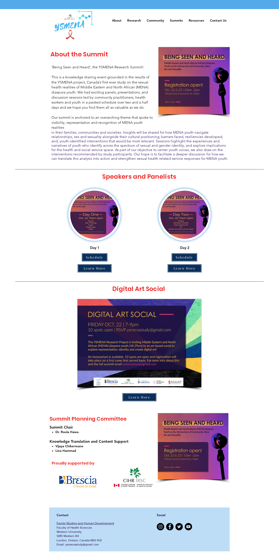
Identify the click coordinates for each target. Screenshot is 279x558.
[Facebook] (169, 526)
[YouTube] (188, 526)
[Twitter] (179, 526)
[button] (116, 20)
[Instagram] (160, 526)
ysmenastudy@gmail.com (82, 544)
